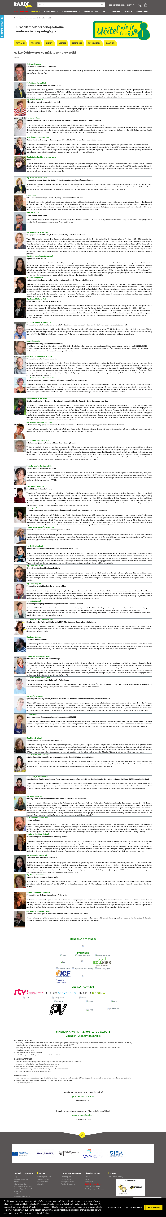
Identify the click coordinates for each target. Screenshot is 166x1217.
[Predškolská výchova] (58, 1015)
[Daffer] (63, 955)
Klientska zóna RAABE (92, 1186)
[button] (135, 5)
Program (35, 43)
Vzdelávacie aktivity (70, 11)
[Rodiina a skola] (114, 1009)
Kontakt (130, 5)
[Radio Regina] (91, 994)
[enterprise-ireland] (63, 968)
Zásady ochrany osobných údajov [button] (34, 1213)
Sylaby (49, 43)
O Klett (87, 1179)
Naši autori (89, 1182)
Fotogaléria (94, 43)
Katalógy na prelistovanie (94, 1189)
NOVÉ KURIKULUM (21, 11)
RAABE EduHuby (142, 11)
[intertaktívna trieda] (82, 955)
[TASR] (26, 998)
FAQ (15, 1177)
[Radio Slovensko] (61, 994)
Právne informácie (20, 1184)
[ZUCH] (90, 1010)
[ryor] (63, 962)
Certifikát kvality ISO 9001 (94, 1184)
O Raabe (88, 1177)
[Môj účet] (139, 5)
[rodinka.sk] (58, 1001)
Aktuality (40, 1184)
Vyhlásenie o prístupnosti (23, 1186)
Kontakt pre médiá (44, 1177)
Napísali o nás (42, 1182)
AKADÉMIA (116, 11)
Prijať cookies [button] (154, 1207)
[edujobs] (102, 966)
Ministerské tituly (91, 11)
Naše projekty (66, 1179)
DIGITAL (105, 11)
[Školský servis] (58, 998)
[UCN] (114, 1001)
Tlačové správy (43, 1179)
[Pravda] (89, 1001)
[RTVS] (29, 994)
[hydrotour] (63, 983)
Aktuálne (20, 43)
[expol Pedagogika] (102, 968)
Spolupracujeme (67, 1182)
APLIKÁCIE (128, 11)
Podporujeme (66, 1177)
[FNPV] (90, 998)
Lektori (62, 43)
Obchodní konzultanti (22, 1196)
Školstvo (34, 11)
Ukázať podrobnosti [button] (134, 1207)
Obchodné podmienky (117, 5)
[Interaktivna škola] (102, 955)
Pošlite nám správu (68, 1184)
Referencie (77, 43)
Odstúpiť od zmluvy (116, 1177)
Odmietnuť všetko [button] (114, 1207)
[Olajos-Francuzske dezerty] (82, 968)
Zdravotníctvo (50, 11)
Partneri (110, 43)
